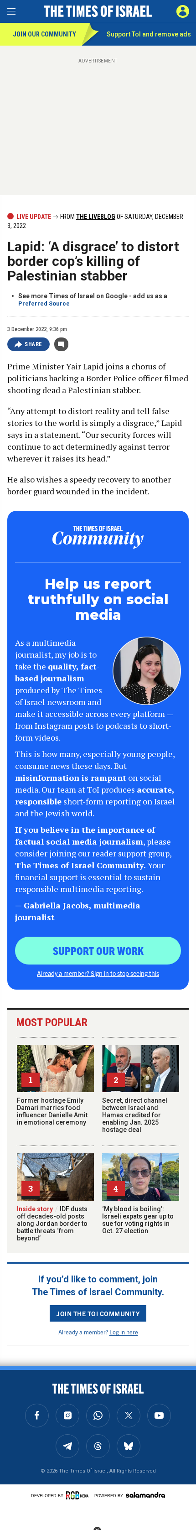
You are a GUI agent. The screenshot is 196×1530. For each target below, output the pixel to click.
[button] (182, 11)
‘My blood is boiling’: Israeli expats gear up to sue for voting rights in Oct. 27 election (138, 1219)
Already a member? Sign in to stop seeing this (98, 973)
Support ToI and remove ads (149, 34)
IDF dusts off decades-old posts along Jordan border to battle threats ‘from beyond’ (52, 1223)
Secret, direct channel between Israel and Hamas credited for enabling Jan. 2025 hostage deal (134, 1115)
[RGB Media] (79, 1495)
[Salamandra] (145, 1495)
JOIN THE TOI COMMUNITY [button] (98, 1313)
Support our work (98, 950)
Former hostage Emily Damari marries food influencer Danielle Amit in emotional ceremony (52, 1111)
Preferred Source (44, 303)
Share (33, 344)
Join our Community (44, 34)
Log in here (123, 1332)
